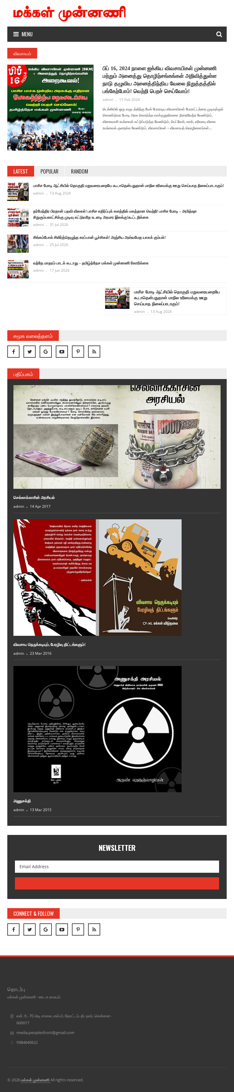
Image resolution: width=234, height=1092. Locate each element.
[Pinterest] (78, 352)
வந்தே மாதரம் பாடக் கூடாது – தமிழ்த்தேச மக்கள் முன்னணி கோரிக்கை (91, 263)
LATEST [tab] (20, 171)
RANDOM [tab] (79, 171)
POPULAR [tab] (49, 171)
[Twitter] (29, 352)
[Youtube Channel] (62, 352)
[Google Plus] (46, 352)
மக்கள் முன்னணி (35, 1080)
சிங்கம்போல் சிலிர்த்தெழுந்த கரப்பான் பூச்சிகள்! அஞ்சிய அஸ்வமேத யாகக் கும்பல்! (99, 237)
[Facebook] (13, 352)
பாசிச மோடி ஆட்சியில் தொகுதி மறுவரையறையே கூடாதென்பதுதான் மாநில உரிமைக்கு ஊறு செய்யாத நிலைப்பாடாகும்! (128, 185)
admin (108, 99)
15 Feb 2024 (129, 99)
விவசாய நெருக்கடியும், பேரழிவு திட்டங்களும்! (49, 644)
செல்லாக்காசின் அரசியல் (34, 497)
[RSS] (94, 352)
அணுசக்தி (22, 801)
